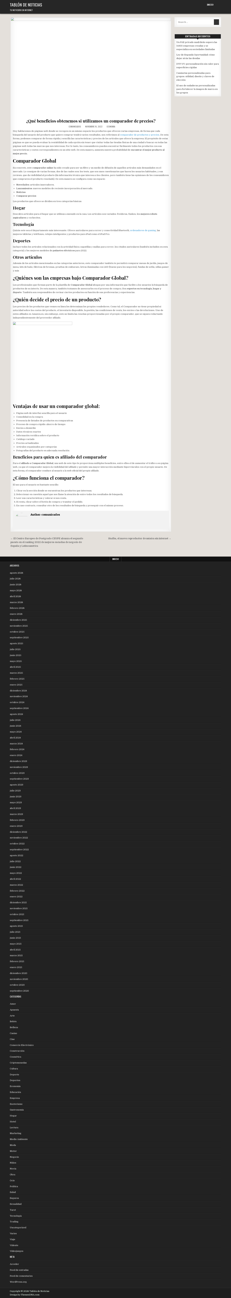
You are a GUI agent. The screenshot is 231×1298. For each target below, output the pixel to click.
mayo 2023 (16, 802)
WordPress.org (18, 1282)
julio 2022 (15, 861)
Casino (13, 1033)
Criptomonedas (18, 1062)
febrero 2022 (17, 891)
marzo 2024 (16, 743)
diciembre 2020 (18, 973)
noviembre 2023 (19, 767)
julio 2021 (15, 932)
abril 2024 (15, 737)
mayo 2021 (15, 943)
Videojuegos (16, 1251)
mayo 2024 (16, 731)
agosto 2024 (16, 714)
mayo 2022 (16, 873)
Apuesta (14, 1009)
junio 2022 (15, 867)
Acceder (14, 1264)
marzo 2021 (16, 955)
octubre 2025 (17, 631)
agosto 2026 (16, 573)
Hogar (13, 1115)
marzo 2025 (16, 673)
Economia (111, 126)
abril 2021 (15, 949)
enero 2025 (16, 684)
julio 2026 (15, 578)
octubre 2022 (17, 843)
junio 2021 (15, 938)
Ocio (12, 1180)
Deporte (14, 1074)
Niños (13, 1162)
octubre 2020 (17, 985)
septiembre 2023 (19, 779)
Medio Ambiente (19, 1139)
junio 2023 (15, 796)
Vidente (14, 1245)
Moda (13, 1145)
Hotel (13, 1121)
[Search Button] (218, 5)
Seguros (14, 1198)
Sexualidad (15, 1204)
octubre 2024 (17, 702)
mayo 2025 (16, 661)
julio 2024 (15, 720)
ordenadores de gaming (143, 230)
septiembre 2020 (19, 991)
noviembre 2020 (19, 979)
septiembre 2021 (19, 920)
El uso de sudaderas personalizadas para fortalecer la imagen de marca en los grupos (197, 89)
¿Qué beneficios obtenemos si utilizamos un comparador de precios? (91, 121)
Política (14, 1186)
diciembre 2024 (18, 690)
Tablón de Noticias (26, 5)
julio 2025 (15, 649)
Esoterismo (16, 1104)
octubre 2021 (17, 914)
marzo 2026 (16, 602)
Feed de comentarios (21, 1276)
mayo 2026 (16, 590)
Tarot (13, 1210)
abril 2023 (15, 808)
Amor (13, 1004)
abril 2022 (15, 879)
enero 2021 (16, 967)
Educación (15, 1092)
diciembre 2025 (18, 620)
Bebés (13, 1021)
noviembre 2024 (19, 696)
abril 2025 (15, 667)
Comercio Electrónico (22, 1045)
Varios (13, 1233)
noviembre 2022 (19, 837)
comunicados (75, 127)
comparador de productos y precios (139, 135)
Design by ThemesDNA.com (24, 1295)
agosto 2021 (16, 926)
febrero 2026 (17, 608)
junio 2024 (15, 726)
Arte (12, 1015)
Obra (12, 1174)
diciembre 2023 (18, 761)
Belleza (14, 1027)
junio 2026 (15, 584)
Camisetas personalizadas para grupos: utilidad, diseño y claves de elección (195, 76)
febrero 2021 (17, 961)
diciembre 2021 (18, 902)
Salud (13, 1192)
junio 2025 (15, 655)
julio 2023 (15, 790)
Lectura (14, 1127)
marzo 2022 (16, 885)
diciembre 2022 (18, 832)
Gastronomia (17, 1109)
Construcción (17, 1051)
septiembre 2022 (19, 849)
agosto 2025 (16, 643)
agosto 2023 (16, 784)
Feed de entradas (19, 1270)
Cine (12, 1039)
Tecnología (16, 1216)
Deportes (15, 1080)
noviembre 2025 (19, 626)
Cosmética (15, 1057)
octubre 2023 (17, 773)
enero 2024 (16, 755)
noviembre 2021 (19, 908)
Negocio (14, 1157)
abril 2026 (15, 596)
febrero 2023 (17, 820)
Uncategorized (18, 1227)
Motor (13, 1151)
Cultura (14, 1068)
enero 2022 (16, 896)
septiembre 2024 (19, 708)
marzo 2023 (16, 814)
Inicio (210, 4)
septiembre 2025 (19, 637)
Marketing (15, 1133)
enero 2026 (16, 614)
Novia (13, 1168)
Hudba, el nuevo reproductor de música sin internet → (139, 538)
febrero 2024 (17, 749)
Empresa (15, 1098)
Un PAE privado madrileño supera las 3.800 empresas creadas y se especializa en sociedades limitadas (196, 46)
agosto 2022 (16, 855)
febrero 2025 (17, 679)
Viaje (12, 1239)
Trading (14, 1221)
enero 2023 (16, 826)
